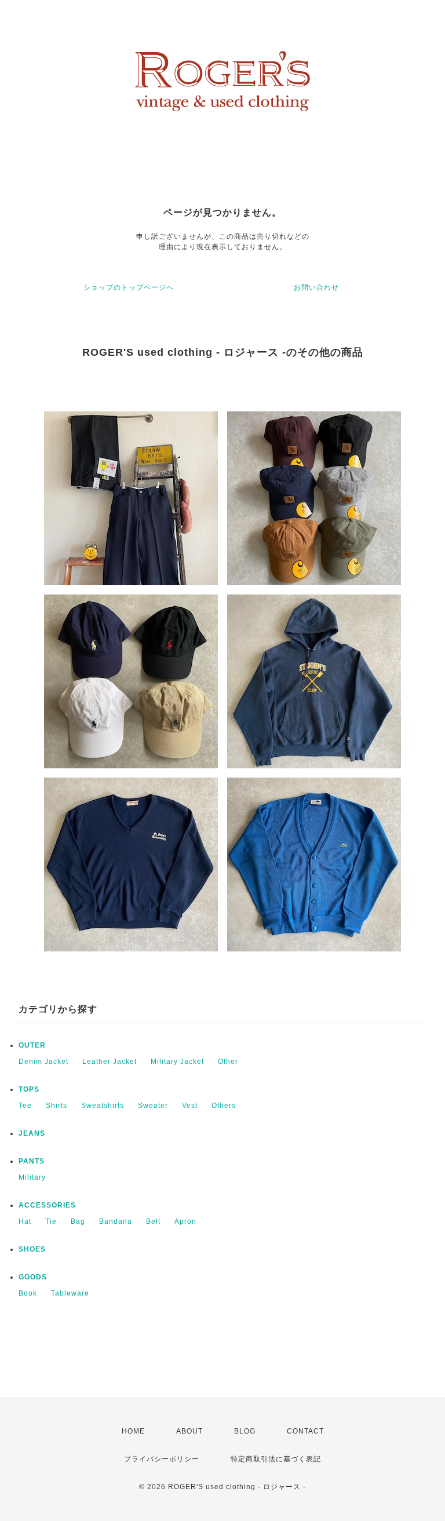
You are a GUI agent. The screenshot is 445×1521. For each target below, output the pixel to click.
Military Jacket (177, 1061)
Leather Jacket (109, 1061)
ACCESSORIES (47, 1205)
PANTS (32, 1161)
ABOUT (189, 1431)
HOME (133, 1431)
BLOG (245, 1431)
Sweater (153, 1105)
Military (32, 1177)
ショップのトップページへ (128, 287)
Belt (153, 1221)
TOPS (29, 1089)
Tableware (70, 1293)
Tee (25, 1105)
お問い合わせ (316, 287)
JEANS (32, 1133)
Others (223, 1105)
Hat (25, 1221)
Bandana (115, 1221)
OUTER (32, 1045)
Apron (185, 1221)
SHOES (32, 1249)
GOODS (33, 1277)
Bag (78, 1221)
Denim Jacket (43, 1061)
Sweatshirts (102, 1105)
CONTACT (305, 1431)
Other (228, 1061)
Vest (190, 1105)
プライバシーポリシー (161, 1459)
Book (28, 1293)
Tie (51, 1221)
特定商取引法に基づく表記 (276, 1459)
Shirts (56, 1105)
